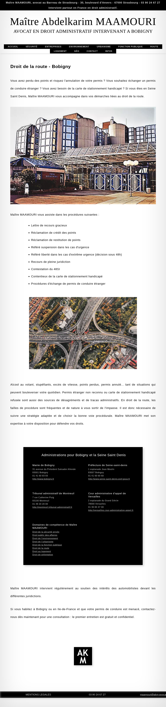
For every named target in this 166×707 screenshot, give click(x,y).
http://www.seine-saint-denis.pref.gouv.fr (109, 479)
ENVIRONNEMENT (79, 47)
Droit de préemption (42, 555)
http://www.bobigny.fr (43, 479)
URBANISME (104, 47)
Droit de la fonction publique (47, 545)
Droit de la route (40, 548)
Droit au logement (41, 551)
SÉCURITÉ (31, 47)
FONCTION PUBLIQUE (130, 47)
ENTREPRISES (53, 47)
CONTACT (92, 51)
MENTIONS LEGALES (38, 694)
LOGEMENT (60, 51)
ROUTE (154, 47)
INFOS (108, 51)
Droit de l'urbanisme (42, 542)
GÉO (76, 51)
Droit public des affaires (44, 535)
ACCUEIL (13, 47)
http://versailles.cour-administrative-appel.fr (110, 510)
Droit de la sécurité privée (45, 532)
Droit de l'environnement (45, 538)
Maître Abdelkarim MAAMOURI (83, 21)
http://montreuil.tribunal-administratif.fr (52, 507)
